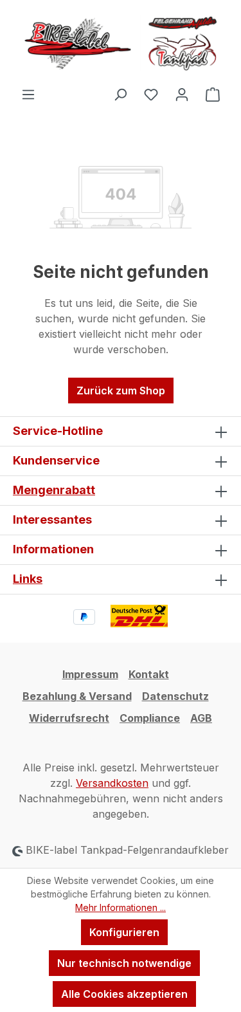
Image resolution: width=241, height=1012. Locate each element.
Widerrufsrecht (69, 718)
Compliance (150, 718)
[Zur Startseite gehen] (120, 43)
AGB (201, 718)
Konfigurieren (124, 932)
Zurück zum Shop (120, 390)
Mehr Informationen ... (120, 907)
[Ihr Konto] (181, 94)
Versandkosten (112, 783)
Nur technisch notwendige (124, 963)
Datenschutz (175, 696)
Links (27, 578)
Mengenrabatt (54, 490)
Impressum (90, 674)
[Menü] (28, 94)
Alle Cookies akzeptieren (124, 994)
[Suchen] (120, 94)
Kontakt (149, 674)
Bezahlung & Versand (77, 696)
